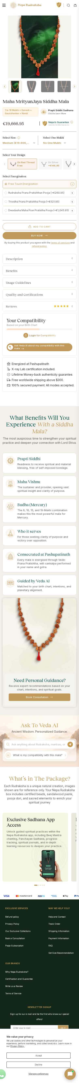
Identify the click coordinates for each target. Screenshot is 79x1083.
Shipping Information (58, 931)
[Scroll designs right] (74, 164)
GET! (63, 1028)
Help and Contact (56, 917)
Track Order (54, 924)
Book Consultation (37, 697)
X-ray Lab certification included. (33, 369)
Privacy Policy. (17, 1046)
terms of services (60, 242)
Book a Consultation (15, 938)
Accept (38, 1055)
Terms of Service (13, 993)
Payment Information (58, 938)
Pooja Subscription (14, 945)
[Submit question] (70, 744)
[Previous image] (4, 86)
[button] (35, 885)
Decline (38, 1064)
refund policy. (39, 246)
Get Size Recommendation (61, 953)
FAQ (50, 945)
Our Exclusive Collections (17, 931)
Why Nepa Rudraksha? (16, 972)
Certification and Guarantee (19, 979)
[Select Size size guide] (18, 137)
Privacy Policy (12, 924)
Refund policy (12, 917)
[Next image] (74, 86)
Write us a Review (14, 986)
